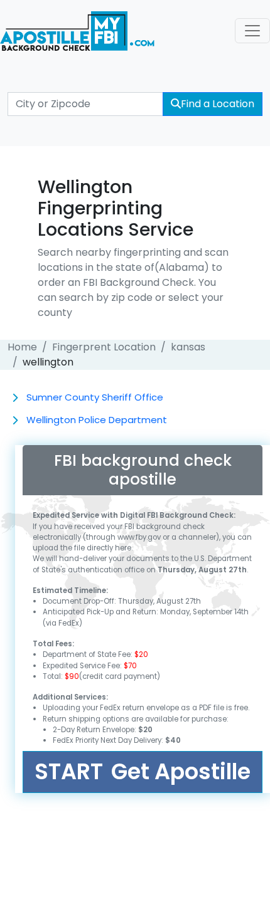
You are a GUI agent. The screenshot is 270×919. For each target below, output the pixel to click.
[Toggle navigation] (252, 30)
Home (22, 347)
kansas (188, 347)
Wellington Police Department (96, 419)
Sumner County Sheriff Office (94, 397)
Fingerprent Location (104, 347)
